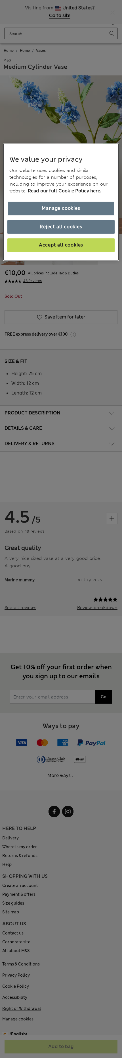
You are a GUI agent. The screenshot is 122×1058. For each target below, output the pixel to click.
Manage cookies (61, 208)
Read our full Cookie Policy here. (64, 191)
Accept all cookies (61, 245)
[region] (61, 202)
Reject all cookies (61, 227)
